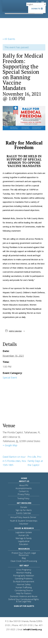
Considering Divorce (24, 590)
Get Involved (24, 503)
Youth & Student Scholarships (23, 520)
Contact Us (24, 491)
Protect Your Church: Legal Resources (24, 554)
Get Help (24, 565)
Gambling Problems (24, 578)
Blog (24, 558)
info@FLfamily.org (32, 629)
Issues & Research (24, 528)
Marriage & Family (24, 538)
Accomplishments (24, 488)
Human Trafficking (24, 587)
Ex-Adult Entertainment (23, 581)
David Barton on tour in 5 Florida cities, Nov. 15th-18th (14, 461)
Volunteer (23, 523)
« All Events (9, 39)
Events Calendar (23, 513)
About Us (24, 481)
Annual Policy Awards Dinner (23, 517)
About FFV (23, 485)
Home (24, 478)
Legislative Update (23, 532)
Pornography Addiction (23, 575)
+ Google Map (10, 445)
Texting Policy (23, 498)
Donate (35, 8)
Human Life (24, 535)
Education (23, 544)
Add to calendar (15, 331)
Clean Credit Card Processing (24, 561)
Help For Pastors (23, 593)
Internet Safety (24, 584)
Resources (24, 548)
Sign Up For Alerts (24, 510)
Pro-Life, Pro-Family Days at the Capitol (35, 461)
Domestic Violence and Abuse (23, 596)
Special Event (10, 377)
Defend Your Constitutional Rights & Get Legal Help (23, 600)
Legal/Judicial (23, 541)
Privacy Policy (24, 494)
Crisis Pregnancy (23, 569)
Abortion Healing (23, 572)
